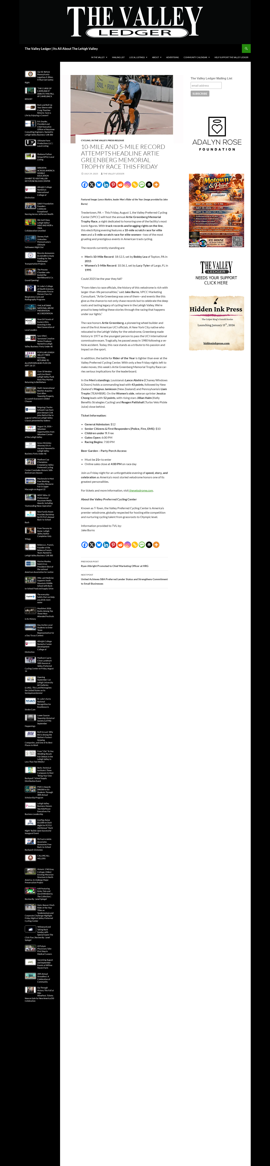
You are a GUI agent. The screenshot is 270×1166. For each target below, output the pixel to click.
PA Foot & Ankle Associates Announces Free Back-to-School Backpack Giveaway (38, 844)
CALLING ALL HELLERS (43, 856)
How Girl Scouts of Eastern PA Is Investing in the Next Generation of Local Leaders (39, 324)
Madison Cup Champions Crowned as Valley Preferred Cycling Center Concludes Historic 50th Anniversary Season (39, 466)
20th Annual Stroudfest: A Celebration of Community (43, 978)
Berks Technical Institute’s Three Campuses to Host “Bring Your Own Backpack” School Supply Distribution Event (39, 774)
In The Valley (98, 57)
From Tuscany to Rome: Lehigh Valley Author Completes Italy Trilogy (38, 533)
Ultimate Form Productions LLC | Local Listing (45, 143)
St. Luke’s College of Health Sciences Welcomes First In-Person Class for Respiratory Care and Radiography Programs (39, 293)
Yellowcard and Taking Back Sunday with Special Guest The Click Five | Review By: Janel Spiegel (39, 933)
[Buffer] (149, 184)
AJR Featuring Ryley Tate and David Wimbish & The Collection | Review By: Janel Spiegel (39, 893)
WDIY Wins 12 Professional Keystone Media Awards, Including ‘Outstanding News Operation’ (39, 500)
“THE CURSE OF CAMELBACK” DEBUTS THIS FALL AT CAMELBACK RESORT (39, 93)
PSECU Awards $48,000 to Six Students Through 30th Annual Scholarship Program (39, 792)
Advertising (172, 57)
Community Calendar (195, 57)
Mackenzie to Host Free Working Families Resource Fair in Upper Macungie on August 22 (39, 483)
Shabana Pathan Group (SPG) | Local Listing (45, 157)
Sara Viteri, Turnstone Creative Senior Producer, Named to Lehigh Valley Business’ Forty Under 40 (39, 341)
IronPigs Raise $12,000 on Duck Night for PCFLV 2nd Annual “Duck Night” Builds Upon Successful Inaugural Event (39, 826)
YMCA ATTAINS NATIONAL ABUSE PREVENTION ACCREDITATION (45, 309)
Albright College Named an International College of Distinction (38, 192)
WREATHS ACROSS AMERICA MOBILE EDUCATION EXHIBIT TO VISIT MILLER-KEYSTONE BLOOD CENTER (39, 174)
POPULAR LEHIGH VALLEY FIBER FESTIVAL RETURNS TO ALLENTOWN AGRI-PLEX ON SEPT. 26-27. (39, 359)
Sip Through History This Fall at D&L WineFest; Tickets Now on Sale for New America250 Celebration (39, 994)
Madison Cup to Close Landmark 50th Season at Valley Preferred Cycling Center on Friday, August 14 (39, 664)
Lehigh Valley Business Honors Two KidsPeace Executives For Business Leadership (38, 808)
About (155, 57)
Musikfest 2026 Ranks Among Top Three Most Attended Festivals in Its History (39, 613)
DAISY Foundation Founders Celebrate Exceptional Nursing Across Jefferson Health (39, 208)
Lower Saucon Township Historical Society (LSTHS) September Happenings (40, 720)
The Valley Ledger (113, 173)
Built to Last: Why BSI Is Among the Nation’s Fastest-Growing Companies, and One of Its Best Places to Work (39, 738)
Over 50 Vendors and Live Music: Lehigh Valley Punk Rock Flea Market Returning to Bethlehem (39, 376)
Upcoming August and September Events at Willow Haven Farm (45, 964)
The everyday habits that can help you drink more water (46, 598)
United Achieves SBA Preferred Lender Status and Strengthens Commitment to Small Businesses (124, 579)
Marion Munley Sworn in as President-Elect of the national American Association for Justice (39, 566)
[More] (156, 184)
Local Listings (137, 57)
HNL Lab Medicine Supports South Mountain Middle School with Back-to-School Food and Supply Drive (39, 583)
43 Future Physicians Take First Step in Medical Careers (44, 950)
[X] (92, 184)
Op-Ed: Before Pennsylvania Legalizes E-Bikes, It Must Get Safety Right (39, 77)
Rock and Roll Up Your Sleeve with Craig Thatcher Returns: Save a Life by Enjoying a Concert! (38, 110)
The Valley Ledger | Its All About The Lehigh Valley (61, 49)
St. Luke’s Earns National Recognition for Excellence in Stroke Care (38, 704)
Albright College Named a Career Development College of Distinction (38, 646)
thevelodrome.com (141, 490)
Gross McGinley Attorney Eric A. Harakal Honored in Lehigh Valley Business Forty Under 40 (40, 448)
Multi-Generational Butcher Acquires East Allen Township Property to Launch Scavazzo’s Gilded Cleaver (40, 394)
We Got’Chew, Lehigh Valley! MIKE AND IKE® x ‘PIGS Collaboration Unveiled (39, 225)
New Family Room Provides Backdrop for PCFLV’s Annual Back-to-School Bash (39, 517)
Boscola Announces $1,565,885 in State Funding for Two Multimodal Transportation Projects (39, 258)
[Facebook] (84, 184)
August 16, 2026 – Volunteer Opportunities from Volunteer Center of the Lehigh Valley (39, 431)
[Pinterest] (113, 184)
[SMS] (142, 184)
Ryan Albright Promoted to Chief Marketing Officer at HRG (114, 563)
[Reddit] (120, 184)
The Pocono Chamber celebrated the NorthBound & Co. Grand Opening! (39, 274)
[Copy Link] (135, 184)
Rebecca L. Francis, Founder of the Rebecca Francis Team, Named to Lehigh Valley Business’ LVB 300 (39, 550)
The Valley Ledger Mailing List (211, 78)
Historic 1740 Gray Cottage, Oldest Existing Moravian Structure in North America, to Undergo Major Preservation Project (39, 876)
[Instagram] (127, 184)
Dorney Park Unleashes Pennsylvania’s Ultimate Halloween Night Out (38, 241)
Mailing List (118, 57)
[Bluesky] (99, 184)
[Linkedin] (106, 184)
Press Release (116, 140)
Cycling (86, 140)
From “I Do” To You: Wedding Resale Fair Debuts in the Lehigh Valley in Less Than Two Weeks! (39, 756)
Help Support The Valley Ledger (231, 57)
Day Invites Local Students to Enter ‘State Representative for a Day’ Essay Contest (39, 630)
